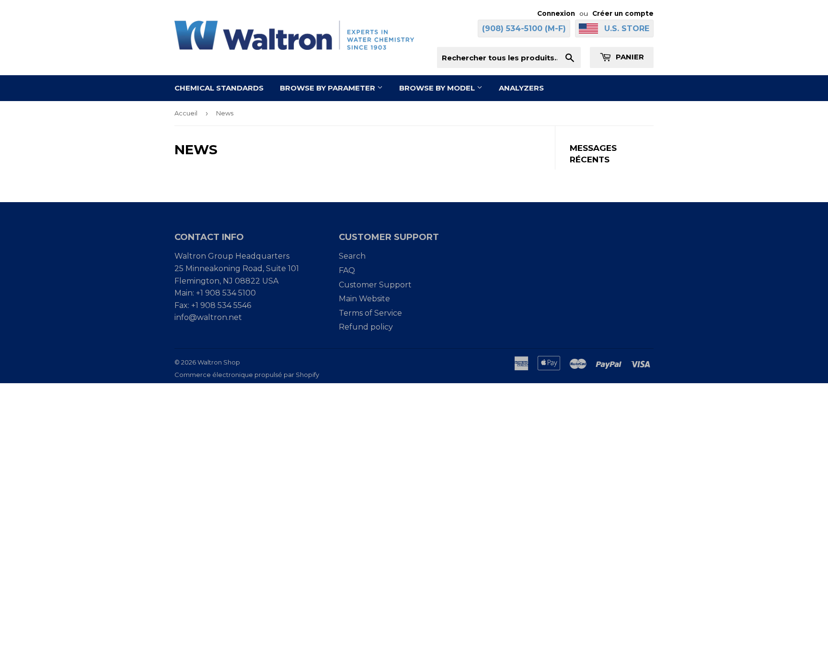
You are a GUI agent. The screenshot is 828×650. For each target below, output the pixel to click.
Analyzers (521, 87)
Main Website (364, 298)
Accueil (185, 113)
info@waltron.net (208, 317)
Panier (629, 56)
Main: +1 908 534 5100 (215, 292)
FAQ (347, 270)
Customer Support (375, 284)
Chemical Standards (219, 87)
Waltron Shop (218, 362)
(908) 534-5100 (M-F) (524, 28)
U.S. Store (626, 28)
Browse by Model (438, 87)
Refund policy (366, 326)
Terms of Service (370, 313)
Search (352, 256)
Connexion (556, 13)
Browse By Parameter (328, 87)
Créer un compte (623, 13)
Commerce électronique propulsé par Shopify (246, 374)
